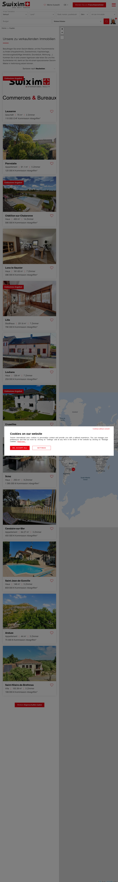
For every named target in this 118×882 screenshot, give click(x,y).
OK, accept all (19, 448)
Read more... (21, 441)
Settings (41, 448)
